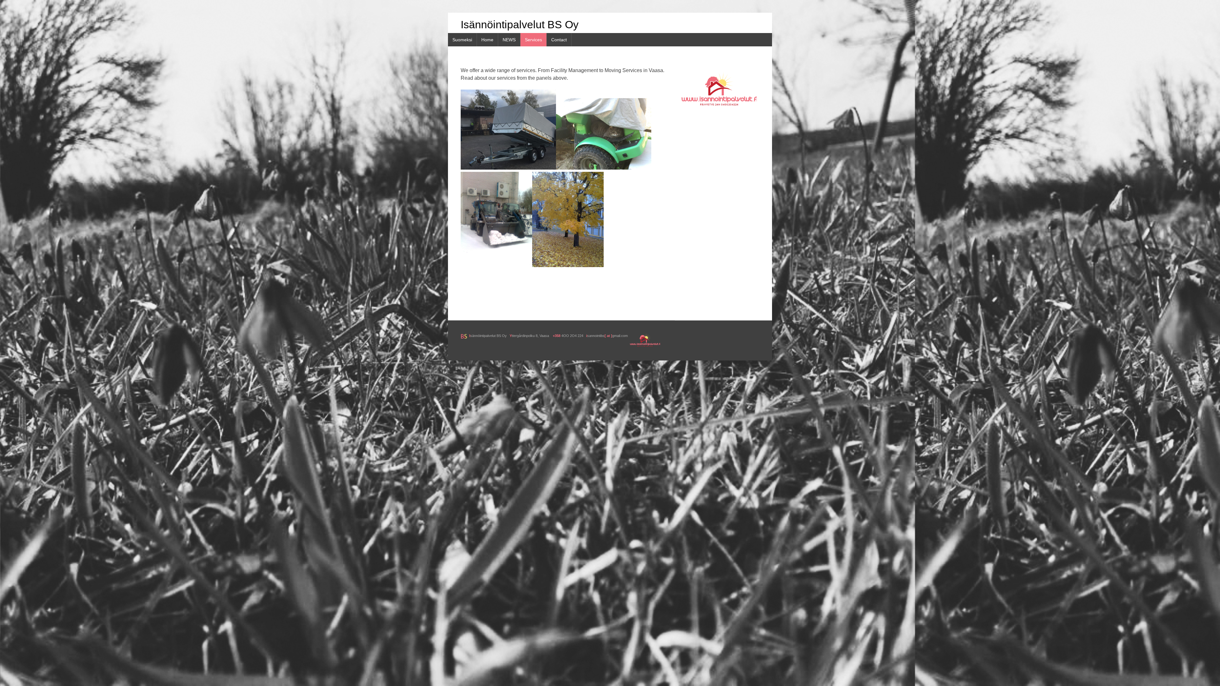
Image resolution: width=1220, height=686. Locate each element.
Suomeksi (462, 39)
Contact (559, 39)
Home (487, 39)
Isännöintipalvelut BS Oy (520, 24)
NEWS (509, 39)
